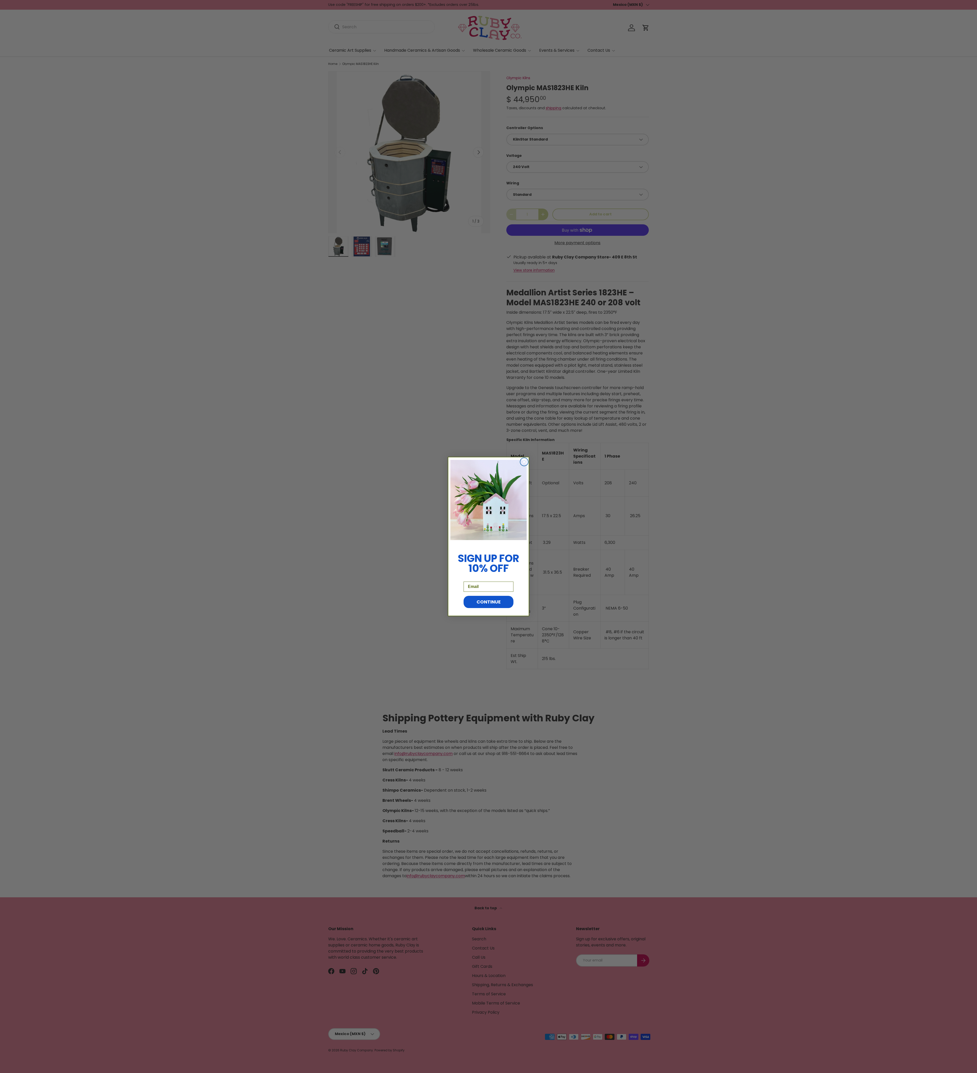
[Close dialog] (524, 462)
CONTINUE (489, 602)
